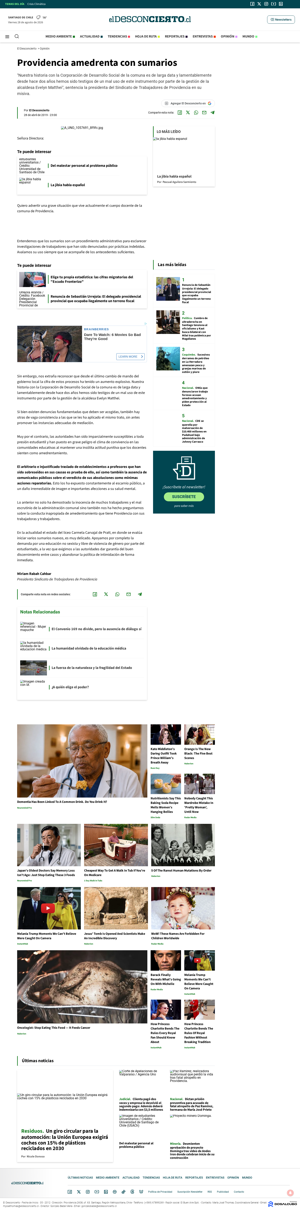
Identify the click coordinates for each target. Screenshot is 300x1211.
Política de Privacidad (160, 1191)
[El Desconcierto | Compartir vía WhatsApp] (196, 112)
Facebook (70, 1192)
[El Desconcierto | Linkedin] (281, 4)
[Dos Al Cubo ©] (282, 1206)
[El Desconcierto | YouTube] (273, 4)
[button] (281, 19)
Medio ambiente (59, 36)
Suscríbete (184, 496)
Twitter (79, 1191)
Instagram (88, 1192)
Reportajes (174, 36)
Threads (132, 1191)
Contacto (239, 1191)
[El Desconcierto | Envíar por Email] (204, 112)
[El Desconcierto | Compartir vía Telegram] (212, 112)
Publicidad (223, 1191)
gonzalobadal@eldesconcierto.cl (99, 1206)
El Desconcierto (27, 48)
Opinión (227, 36)
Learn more (128, 356)
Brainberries (96, 329)
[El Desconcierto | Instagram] (266, 4)
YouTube (97, 1191)
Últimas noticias (80, 1177)
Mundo (248, 36)
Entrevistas (203, 36)
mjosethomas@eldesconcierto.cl (21, 1206)
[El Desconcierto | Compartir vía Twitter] (188, 112)
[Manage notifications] (290, 1193)
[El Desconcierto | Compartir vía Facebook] (179, 112)
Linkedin (106, 1192)
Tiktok (123, 1192)
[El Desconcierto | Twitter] (259, 4)
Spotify (115, 1192)
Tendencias (117, 36)
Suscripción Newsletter (189, 1191)
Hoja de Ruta (146, 36)
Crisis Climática (36, 4)
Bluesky (141, 1192)
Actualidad (90, 36)
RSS (210, 1191)
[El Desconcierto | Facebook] (252, 4)
